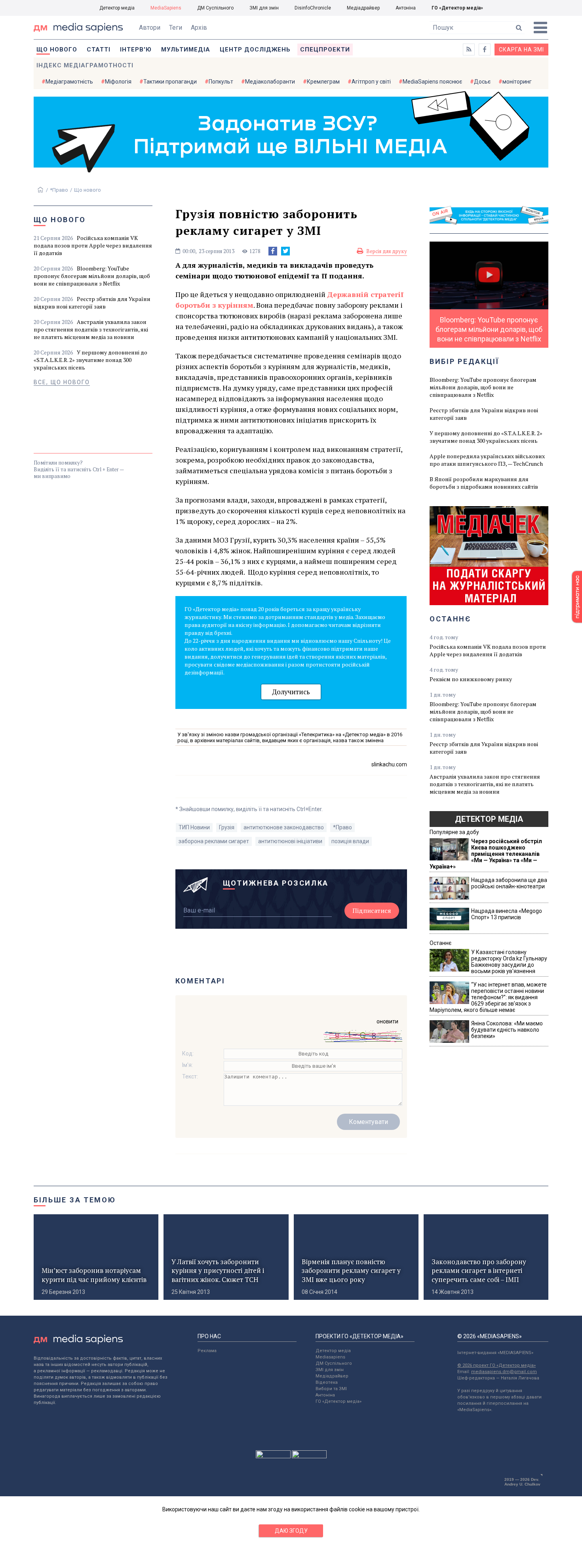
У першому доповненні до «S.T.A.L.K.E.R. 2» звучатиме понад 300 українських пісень (90, 360)
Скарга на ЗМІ (521, 49)
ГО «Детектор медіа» (457, 8)
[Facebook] (272, 251)
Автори (149, 27)
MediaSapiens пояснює (432, 81)
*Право (59, 190)
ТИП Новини (194, 827)
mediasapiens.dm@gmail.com (504, 1371)
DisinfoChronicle (313, 8)
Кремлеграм (323, 81)
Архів (199, 27)
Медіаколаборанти (270, 81)
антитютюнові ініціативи (290, 841)
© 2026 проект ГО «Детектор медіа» (496, 1365)
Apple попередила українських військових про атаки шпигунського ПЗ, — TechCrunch (487, 459)
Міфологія (118, 81)
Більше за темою (75, 1200)
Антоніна (406, 8)
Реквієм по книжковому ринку (471, 679)
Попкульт (221, 81)
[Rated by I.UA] (273, 1456)
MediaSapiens (165, 8)
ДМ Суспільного (215, 8)
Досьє (482, 81)
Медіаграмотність (69, 81)
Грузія (226, 827)
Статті (98, 49)
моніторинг (517, 81)
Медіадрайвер (363, 8)
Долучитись (291, 691)
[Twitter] (285, 251)
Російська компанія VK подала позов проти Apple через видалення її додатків (93, 245)
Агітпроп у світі (371, 81)
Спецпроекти (325, 49)
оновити (387, 1021)
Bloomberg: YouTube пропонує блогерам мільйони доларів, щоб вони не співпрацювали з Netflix (92, 276)
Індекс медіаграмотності (84, 65)
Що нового (56, 49)
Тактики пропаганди (170, 81)
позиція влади (350, 841)
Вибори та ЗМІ (331, 1388)
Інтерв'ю (136, 49)
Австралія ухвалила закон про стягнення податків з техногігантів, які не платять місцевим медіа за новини (91, 329)
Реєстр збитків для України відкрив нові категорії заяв (92, 302)
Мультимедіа (185, 49)
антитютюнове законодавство (283, 827)
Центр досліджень (255, 49)
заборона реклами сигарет (214, 841)
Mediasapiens (330, 1357)
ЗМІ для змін (264, 8)
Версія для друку (386, 251)
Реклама (207, 1350)
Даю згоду (291, 1531)
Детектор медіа (117, 8)
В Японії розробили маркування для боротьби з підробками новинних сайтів (484, 482)
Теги (175, 27)
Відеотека (327, 1382)
